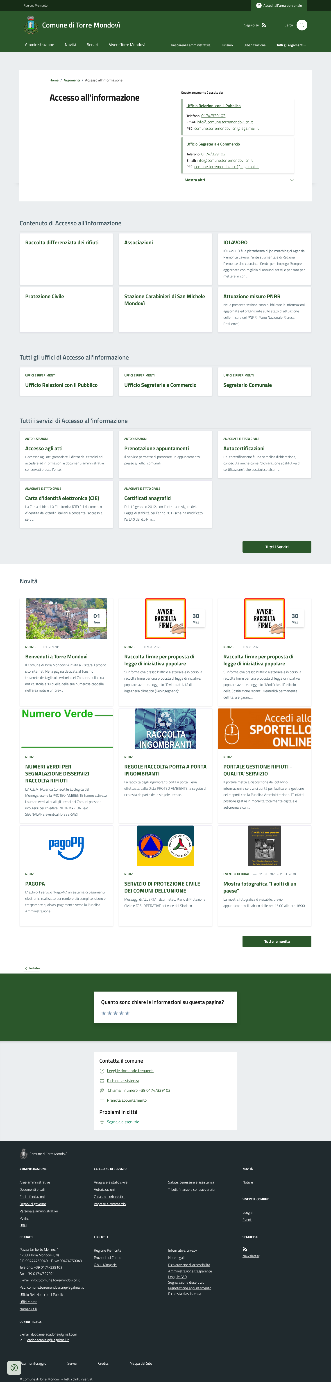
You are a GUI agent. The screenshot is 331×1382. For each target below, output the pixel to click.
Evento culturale (237, 874)
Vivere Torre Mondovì (127, 45)
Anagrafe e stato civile (241, 438)
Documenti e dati (32, 1189)
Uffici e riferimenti (40, 375)
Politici (24, 1218)
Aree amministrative (35, 1182)
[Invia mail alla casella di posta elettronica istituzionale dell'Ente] (55, 1280)
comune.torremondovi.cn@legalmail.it (226, 128)
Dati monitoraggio (33, 1363)
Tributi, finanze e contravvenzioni (192, 1189)
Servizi (92, 45)
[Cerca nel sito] (300, 25)
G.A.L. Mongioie (105, 1264)
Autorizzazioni (36, 438)
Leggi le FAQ (177, 1276)
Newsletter (251, 1256)
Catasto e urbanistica (109, 1196)
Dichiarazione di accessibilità (189, 1264)
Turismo (227, 45)
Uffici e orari (28, 1301)
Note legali (176, 1257)
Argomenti (72, 80)
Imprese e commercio (110, 1204)
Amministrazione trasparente (190, 1271)
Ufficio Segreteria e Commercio (213, 144)
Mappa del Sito (141, 1363)
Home (54, 80)
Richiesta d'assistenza (184, 1293)
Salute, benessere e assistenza (191, 1182)
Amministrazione (39, 45)
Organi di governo (33, 1204)
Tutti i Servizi (277, 547)
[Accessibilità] (14, 1367)
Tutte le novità (277, 941)
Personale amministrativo (39, 1211)
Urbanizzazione (255, 45)
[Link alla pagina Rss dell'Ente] (245, 1249)
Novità (70, 45)
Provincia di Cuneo (107, 1257)
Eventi (247, 1219)
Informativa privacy (182, 1250)
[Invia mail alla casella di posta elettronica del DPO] (54, 1334)
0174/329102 (213, 116)
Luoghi (247, 1212)
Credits (103, 1363)
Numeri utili (28, 1309)
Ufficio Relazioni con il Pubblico (213, 106)
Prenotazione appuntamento (189, 1288)
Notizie (30, 646)
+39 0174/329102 (48, 1267)
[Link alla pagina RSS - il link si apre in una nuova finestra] (264, 25)
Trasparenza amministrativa (190, 45)
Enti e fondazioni (32, 1196)
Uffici (23, 1225)
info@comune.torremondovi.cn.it (225, 122)
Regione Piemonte (36, 5)
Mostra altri (195, 180)
